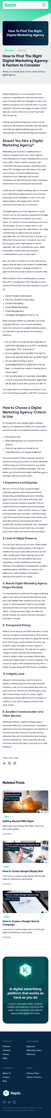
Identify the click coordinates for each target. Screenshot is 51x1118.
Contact (6, 1077)
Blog (5, 1081)
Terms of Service (34, 1077)
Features (6, 1046)
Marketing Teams (34, 1050)
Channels (7, 1050)
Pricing (6, 1054)
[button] (44, 5)
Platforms (31, 1054)
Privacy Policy (33, 1073)
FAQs (5, 1058)
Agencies (31, 1046)
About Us (7, 1073)
